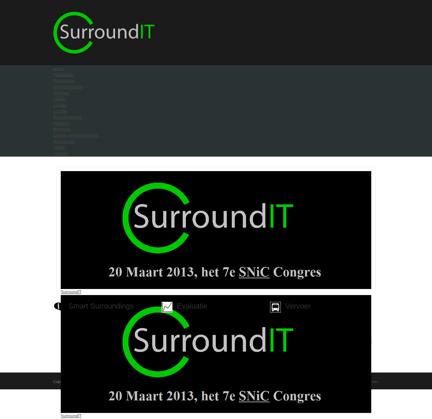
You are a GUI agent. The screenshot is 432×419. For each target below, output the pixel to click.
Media (59, 147)
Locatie (60, 105)
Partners (61, 123)
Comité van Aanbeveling (75, 135)
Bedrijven (62, 129)
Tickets (59, 99)
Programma (64, 80)
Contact (60, 153)
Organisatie (64, 141)
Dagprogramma (67, 87)
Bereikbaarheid (67, 117)
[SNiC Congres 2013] (104, 52)
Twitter (373, 382)
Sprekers (61, 93)
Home (58, 68)
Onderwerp (63, 74)
